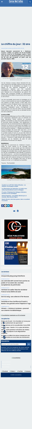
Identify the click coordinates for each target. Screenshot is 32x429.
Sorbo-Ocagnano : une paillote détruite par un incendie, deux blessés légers (14, 196)
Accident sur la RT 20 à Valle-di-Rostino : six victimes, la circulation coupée (14, 185)
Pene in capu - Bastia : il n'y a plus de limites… (15, 342)
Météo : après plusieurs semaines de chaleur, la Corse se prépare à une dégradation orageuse (15, 346)
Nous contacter (6, 381)
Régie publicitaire (6, 376)
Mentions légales (6, 379)
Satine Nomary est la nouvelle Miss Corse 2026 (15, 339)
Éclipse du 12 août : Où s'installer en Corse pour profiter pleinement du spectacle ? (15, 336)
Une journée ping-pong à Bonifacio (13, 290)
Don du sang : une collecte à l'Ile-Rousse (15, 311)
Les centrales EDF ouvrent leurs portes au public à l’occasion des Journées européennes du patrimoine (15, 297)
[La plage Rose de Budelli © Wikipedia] (16, 165)
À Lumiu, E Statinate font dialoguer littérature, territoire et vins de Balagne (14, 192)
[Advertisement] (16, 23)
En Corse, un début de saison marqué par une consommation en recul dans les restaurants (15, 351)
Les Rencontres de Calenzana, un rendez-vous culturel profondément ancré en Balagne (14, 189)
